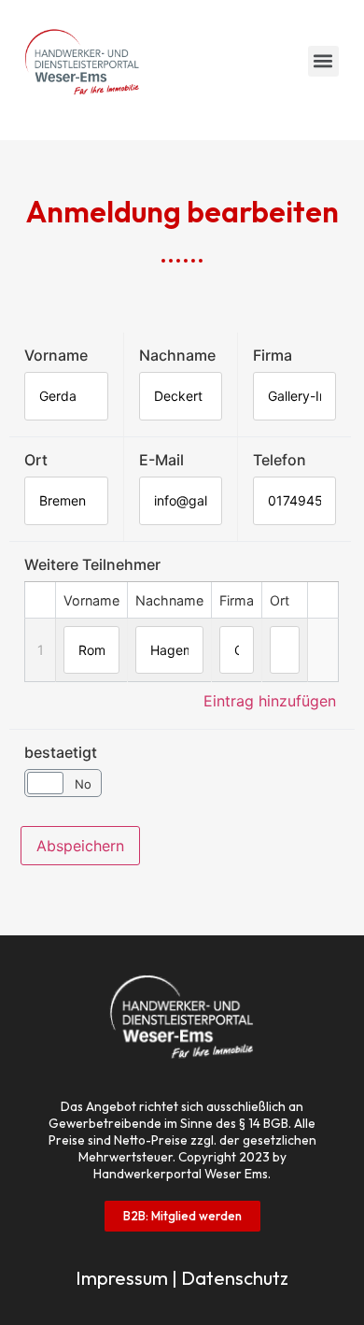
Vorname (56, 355)
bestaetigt (60, 752)
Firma (272, 355)
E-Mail (161, 459)
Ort (36, 459)
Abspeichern (80, 845)
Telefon (279, 459)
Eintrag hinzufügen (269, 700)
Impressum (122, 1277)
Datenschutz (234, 1277)
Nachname (177, 355)
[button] (323, 61)
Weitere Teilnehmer (92, 564)
